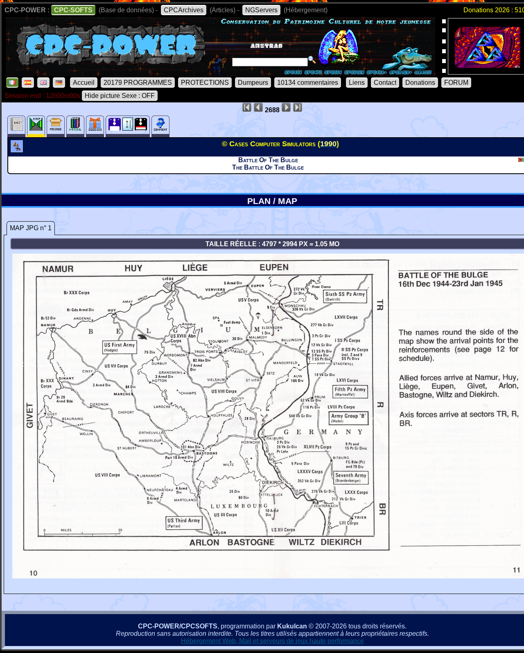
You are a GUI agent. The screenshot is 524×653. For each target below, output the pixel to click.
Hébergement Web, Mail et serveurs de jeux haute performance (272, 640)
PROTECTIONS (205, 82)
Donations (420, 82)
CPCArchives (183, 10)
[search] (312, 60)
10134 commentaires (307, 82)
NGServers (261, 10)
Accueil (84, 82)
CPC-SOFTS (73, 10)
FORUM (456, 82)
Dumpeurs (253, 82)
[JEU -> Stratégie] (17, 150)
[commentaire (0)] (160, 126)
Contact (385, 82)
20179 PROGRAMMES (138, 82)
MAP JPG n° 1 (31, 227)
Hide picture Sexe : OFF (120, 95)
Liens (357, 82)
